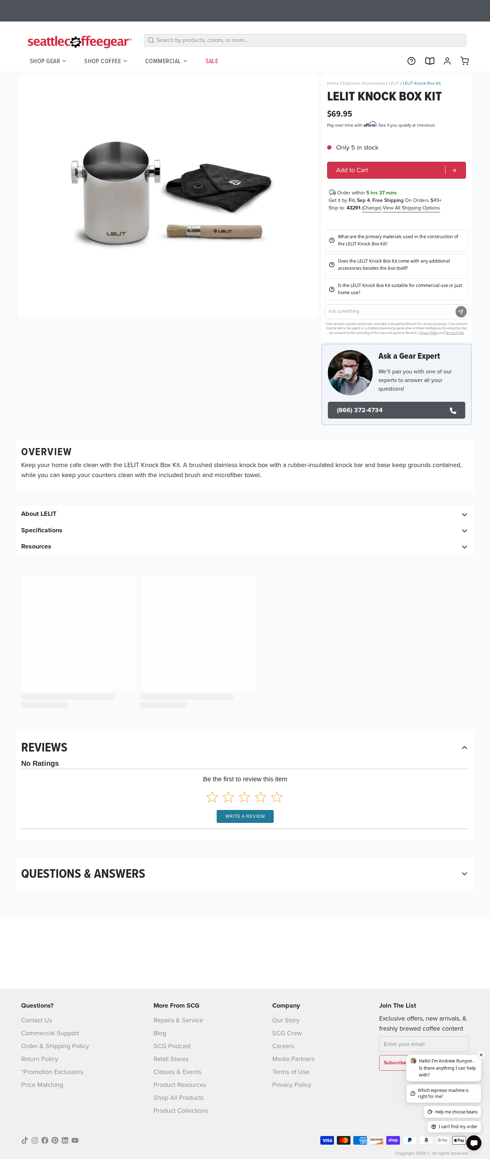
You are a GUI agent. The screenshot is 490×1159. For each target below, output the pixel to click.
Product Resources (180, 1084)
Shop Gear (45, 60)
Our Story (286, 1020)
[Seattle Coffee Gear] (78, 41)
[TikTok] (24, 1140)
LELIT (394, 83)
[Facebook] (44, 1140)
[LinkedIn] (65, 1140)
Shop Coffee (102, 60)
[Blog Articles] (426, 61)
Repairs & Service (178, 1020)
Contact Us (36, 1020)
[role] (396, 170)
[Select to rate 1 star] (212, 797)
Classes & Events (177, 1071)
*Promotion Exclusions (52, 1071)
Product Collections (181, 1110)
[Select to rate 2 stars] (228, 797)
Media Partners (293, 1059)
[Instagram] (34, 1140)
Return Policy (39, 1059)
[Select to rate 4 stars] (260, 797)
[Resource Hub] (408, 61)
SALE (212, 60)
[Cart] (461, 61)
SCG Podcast (172, 1046)
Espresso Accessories (364, 83)
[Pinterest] (54, 1140)
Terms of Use (290, 1071)
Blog (160, 1033)
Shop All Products (179, 1097)
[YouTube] (75, 1140)
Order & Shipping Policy (55, 1046)
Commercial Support (50, 1033)
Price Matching (42, 1084)
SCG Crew (287, 1033)
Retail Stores (171, 1059)
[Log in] (444, 61)
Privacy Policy (291, 1084)
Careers (283, 1046)
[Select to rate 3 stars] (244, 797)
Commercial (163, 60)
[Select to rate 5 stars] (276, 797)
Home (333, 83)
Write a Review (245, 816)
